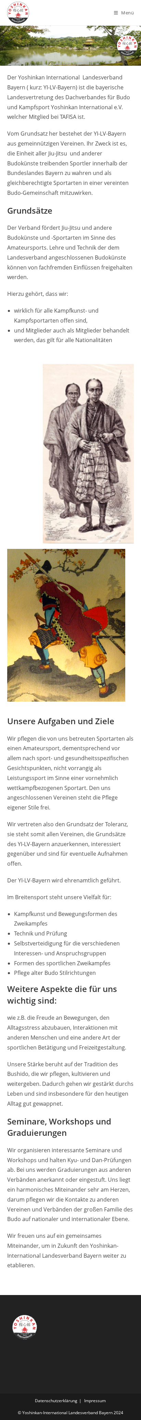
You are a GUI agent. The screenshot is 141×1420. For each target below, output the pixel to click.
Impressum (95, 1401)
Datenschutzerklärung (56, 1401)
